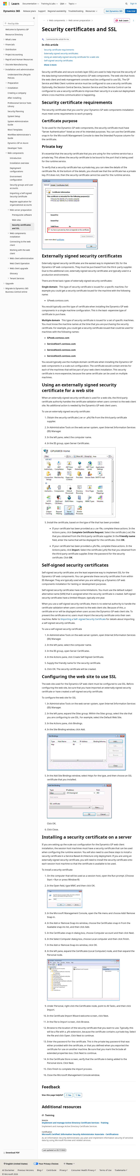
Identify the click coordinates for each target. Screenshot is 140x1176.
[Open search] (126, 3)
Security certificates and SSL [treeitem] (21, 227)
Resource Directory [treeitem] (14, 34)
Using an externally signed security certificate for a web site (71, 57)
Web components (57, 20)
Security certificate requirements (59, 49)
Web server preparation (79, 20)
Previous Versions (26, 1170)
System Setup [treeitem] (14, 116)
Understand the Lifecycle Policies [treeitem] (19, 76)
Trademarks (120, 1170)
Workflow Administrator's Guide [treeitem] (19, 136)
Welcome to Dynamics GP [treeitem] (17, 29)
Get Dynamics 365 (114, 11)
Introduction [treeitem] (15, 158)
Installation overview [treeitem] (19, 163)
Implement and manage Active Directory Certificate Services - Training (75, 1123)
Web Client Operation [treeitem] (20, 263)
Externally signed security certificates (61, 53)
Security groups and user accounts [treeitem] (21, 187)
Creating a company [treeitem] (17, 93)
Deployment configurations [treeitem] (16, 170)
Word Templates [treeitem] (15, 129)
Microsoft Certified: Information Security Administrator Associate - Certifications (80, 1134)
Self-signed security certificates (58, 60)
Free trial (131, 11)
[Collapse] (34, 18)
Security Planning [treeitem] (16, 111)
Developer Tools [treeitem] (15, 148)
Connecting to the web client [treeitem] (20, 243)
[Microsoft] (5, 3)
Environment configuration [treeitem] (16, 178)
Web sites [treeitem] (16, 220)
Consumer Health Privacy (82, 1170)
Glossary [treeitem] (14, 273)
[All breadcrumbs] (44, 20)
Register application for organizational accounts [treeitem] (21, 203)
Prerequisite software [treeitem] (22, 215)
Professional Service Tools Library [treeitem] (19, 105)
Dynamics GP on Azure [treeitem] (18, 143)
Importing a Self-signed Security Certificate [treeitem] (21, 195)
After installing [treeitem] (14, 98)
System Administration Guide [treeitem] (18, 123)
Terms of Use (105, 1170)
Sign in (133, 3)
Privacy (63, 1170)
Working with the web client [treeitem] (20, 252)
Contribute (51, 1170)
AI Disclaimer (8, 1170)
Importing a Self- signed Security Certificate (83, 619)
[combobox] (18, 23)
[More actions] (133, 20)
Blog (39, 1170)
